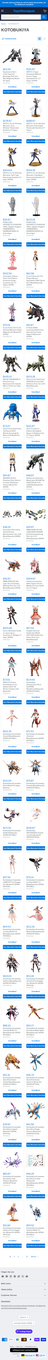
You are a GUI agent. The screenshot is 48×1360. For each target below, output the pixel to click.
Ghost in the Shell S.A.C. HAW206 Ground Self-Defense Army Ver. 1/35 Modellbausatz (35, 382)
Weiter (34, 1257)
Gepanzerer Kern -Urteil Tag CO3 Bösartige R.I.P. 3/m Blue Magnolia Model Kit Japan (11, 76)
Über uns (19, 1346)
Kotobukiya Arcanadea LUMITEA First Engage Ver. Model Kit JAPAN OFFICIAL (12, 883)
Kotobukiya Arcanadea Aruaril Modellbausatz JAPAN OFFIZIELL (12, 736)
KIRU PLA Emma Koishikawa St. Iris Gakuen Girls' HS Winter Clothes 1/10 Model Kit (11, 686)
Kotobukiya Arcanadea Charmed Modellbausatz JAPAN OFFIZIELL (35, 737)
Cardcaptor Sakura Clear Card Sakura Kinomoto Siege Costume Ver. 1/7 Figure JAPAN (10, 280)
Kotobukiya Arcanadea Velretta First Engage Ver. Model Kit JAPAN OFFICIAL (35, 982)
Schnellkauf (12, 87)
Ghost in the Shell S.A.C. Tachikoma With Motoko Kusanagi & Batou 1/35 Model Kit (12, 432)
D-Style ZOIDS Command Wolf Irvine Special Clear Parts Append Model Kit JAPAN (35, 332)
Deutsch (23, 1317)
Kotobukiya (6, 83)
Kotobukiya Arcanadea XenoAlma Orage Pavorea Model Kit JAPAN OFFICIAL (35, 1130)
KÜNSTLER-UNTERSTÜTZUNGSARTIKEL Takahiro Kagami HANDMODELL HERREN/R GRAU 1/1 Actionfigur (12, 227)
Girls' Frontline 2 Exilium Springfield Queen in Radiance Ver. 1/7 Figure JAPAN (35, 432)
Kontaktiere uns (30, 1346)
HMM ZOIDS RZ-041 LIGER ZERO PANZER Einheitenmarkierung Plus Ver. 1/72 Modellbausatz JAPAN (35, 534)
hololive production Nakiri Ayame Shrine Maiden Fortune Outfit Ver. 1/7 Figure (35, 584)
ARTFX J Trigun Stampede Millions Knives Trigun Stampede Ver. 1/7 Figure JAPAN (33, 76)
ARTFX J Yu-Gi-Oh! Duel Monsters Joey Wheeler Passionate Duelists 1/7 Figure (12, 127)
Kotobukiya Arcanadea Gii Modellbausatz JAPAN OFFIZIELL (12, 833)
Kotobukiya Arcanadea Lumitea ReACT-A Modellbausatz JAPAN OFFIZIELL (35, 883)
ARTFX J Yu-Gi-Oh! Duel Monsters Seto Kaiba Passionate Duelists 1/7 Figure (35, 127)
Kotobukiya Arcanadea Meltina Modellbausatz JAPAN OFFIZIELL (35, 931)
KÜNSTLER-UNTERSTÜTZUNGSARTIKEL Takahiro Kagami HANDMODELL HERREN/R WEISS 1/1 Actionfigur (35, 227)
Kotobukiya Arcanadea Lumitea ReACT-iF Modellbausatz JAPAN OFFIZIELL (12, 932)
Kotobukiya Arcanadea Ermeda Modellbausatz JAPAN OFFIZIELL (35, 785)
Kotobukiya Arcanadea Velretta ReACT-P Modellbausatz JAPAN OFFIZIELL (12, 1031)
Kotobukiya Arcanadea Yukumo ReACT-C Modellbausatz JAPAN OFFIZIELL (35, 1231)
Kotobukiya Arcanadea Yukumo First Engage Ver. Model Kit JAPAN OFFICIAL (12, 1231)
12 (27, 1257)
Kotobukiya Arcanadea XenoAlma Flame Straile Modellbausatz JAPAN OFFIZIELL (12, 1081)
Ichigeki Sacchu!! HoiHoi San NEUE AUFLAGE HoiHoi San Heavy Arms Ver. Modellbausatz (34, 635)
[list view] (44, 38)
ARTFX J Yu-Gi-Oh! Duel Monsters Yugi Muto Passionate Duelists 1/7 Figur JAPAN (35, 176)
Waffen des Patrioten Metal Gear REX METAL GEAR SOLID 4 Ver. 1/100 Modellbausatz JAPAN (35, 482)
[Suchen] (44, 17)
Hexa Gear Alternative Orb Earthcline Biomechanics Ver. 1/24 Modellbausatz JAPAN (12, 533)
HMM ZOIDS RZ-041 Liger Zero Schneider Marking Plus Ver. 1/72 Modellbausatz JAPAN (11, 584)
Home (3, 24)
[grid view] (39, 38)
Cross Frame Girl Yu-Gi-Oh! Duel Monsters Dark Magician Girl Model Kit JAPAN (12, 331)
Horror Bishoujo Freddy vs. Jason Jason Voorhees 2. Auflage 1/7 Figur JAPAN (12, 634)
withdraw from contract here (24, 1350)
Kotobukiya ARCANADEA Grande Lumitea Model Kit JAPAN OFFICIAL (34, 834)
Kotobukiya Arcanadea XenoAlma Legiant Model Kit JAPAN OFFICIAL (12, 1130)
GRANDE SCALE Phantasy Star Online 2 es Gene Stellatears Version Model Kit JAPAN (12, 482)
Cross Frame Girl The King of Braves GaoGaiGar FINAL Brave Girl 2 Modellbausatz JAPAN (35, 280)
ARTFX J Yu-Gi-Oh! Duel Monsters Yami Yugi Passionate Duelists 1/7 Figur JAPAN (12, 176)
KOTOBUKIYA (7, 336)
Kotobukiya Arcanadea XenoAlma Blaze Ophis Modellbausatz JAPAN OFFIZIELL (35, 1031)
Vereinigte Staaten (23, 1323)
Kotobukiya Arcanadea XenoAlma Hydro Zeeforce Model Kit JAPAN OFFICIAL (35, 1081)
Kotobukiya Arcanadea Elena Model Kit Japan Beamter (12, 785)
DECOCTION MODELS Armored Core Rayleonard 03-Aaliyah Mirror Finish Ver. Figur (12, 382)
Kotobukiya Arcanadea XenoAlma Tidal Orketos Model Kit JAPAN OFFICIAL (12, 1179)
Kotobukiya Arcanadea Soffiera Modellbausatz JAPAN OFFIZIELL (12, 981)
